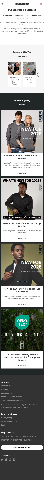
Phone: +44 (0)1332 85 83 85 (11, 397)
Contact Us (5, 386)
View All (22, 104)
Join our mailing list (22, 447)
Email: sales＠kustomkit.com (12, 401)
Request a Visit (7, 393)
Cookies (4, 425)
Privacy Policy (6, 418)
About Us (4, 389)
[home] (22, 4)
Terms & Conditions (9, 421)
